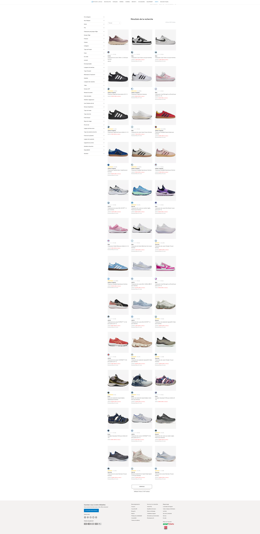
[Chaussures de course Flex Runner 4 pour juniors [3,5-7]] (165, 190)
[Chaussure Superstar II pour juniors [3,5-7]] (118, 76)
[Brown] (132, 355)
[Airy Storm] (156, 469)
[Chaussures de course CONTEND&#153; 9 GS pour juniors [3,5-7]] (118, 342)
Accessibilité (133, 518)
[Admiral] (132, 203)
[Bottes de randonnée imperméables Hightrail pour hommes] (118, 380)
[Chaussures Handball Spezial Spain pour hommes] (165, 114)
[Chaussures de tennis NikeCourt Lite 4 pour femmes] (141, 228)
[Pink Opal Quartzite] (108, 52)
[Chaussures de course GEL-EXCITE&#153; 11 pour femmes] (141, 304)
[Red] (156, 127)
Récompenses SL (150, 518)
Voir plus (141, 486)
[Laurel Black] (156, 355)
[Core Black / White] (108, 89)
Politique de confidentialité (136, 515)
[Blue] (108, 165)
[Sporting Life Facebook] (85, 517)
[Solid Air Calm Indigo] (132, 317)
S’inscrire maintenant (91, 510)
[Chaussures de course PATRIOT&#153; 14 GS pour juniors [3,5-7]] (118, 304)
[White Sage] (156, 317)
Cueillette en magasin (151, 513)
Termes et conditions (135, 520)
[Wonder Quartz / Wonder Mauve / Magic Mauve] (156, 165)
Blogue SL (133, 511)
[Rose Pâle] (156, 89)
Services (164, 515)
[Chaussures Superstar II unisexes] (141, 76)
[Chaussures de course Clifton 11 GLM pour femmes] (118, 39)
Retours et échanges (151, 511)
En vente (164, 518)
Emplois (133, 513)
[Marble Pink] (132, 469)
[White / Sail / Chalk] (132, 127)
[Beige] (132, 165)
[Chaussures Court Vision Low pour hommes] (141, 39)
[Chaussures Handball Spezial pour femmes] (141, 152)
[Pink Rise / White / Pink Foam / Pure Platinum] (108, 241)
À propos (133, 506)
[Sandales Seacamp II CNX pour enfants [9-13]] (165, 380)
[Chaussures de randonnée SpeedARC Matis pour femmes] (141, 342)
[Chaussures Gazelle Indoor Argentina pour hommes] (118, 152)
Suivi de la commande (167, 513)
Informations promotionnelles (153, 515)
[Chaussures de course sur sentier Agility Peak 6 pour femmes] (141, 190)
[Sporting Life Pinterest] (91, 517)
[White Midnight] (132, 431)
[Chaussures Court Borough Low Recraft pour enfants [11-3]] (165, 76)
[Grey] (156, 431)
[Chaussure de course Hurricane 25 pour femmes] (165, 456)
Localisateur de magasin (168, 506)
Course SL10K (134, 509)
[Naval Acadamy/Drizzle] (108, 431)
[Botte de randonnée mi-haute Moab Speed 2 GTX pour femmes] (141, 456)
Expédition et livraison (151, 509)
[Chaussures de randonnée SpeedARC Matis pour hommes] (165, 304)
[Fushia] (156, 279)
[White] (132, 89)
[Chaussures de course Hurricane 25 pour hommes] (118, 456)
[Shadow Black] (108, 469)
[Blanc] (132, 52)
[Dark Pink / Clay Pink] (108, 355)
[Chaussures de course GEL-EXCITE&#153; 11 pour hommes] (118, 190)
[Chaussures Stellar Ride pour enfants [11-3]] (118, 228)
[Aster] (156, 241)
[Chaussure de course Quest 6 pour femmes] (141, 114)
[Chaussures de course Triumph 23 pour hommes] (165, 342)
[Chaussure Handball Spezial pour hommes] (118, 266)
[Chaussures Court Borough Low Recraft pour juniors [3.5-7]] (165, 266)
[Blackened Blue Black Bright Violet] (156, 203)
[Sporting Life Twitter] (88, 517)
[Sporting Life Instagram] (96, 517)
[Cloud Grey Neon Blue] (108, 203)
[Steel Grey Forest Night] (108, 393)
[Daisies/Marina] (156, 393)
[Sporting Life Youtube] (93, 517)
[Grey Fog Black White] (156, 52)
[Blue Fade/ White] (132, 279)
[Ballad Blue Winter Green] (132, 393)
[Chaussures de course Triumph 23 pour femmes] (165, 228)
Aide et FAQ (149, 506)
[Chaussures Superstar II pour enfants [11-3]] (118, 114)
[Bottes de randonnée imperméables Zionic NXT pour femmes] (141, 380)
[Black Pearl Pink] (108, 317)
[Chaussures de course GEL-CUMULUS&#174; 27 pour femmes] (141, 266)
